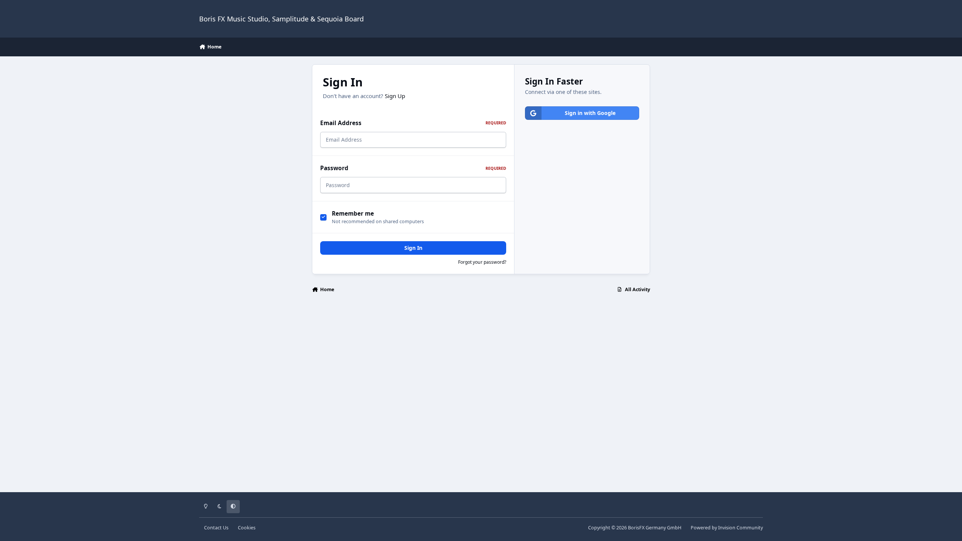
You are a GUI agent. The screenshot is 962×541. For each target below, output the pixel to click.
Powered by (727, 527)
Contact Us (216, 527)
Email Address (413, 123)
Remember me (353, 214)
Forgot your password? (482, 262)
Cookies (247, 527)
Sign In (413, 247)
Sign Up (395, 96)
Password (413, 168)
